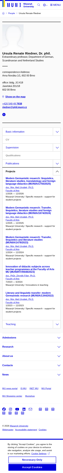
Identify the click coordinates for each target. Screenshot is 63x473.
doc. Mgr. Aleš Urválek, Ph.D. (20, 187)
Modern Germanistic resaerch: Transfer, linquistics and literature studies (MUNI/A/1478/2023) (28, 240)
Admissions (9, 337)
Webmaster (7, 429)
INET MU (34, 388)
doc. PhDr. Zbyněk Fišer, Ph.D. (20, 275)
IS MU (23, 388)
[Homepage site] (18, 4)
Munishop (30, 396)
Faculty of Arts (12, 190)
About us (7, 356)
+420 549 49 (12, 103)
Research (7, 346)
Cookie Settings (38, 453)
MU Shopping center (12, 396)
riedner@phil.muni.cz (14, 107)
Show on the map (15, 96)
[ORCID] (4, 115)
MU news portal (9, 388)
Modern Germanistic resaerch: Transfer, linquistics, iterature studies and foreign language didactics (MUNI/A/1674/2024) (29, 210)
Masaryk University (19, 426)
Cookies (42, 429)
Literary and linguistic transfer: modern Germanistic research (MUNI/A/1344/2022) (30, 294)
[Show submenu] (56, 337)
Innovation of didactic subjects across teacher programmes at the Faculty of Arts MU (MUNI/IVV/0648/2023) (30, 269)
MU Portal (46, 388)
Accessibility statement (26, 429)
